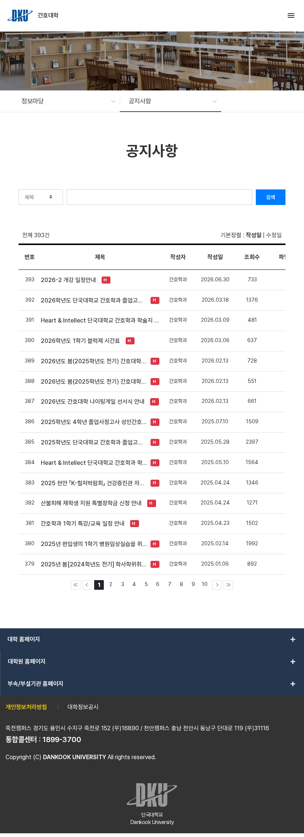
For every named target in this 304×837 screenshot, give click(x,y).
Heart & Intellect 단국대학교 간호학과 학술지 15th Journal (94, 462)
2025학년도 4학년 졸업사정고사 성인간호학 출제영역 (94, 422)
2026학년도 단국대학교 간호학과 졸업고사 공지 (94, 300)
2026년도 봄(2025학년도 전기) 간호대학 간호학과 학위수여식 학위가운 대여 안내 (94, 381)
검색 (270, 197)
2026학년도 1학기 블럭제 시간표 (80, 340)
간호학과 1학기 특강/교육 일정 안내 (83, 523)
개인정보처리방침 (26, 707)
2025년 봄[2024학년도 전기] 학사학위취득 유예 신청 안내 (94, 564)
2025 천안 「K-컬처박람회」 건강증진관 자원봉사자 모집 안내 (94, 483)
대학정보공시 (83, 707)
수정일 (274, 235)
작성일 (253, 235)
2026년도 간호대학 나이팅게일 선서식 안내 (93, 401)
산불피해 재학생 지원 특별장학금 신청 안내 (91, 503)
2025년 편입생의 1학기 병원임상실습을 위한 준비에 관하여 (94, 543)
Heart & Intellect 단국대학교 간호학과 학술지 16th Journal (100, 320)
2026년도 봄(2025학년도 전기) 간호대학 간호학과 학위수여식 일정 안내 (94, 361)
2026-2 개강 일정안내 (68, 280)
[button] (65, 101)
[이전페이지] (87, 585)
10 (205, 584)
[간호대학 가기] (20, 15)
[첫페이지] (75, 585)
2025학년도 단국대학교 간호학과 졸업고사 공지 (94, 442)
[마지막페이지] (228, 585)
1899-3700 (62, 739)
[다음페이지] (217, 585)
